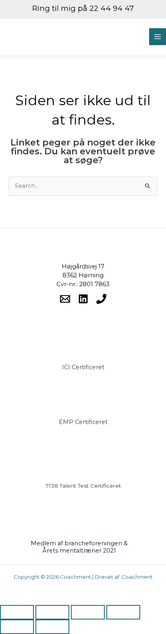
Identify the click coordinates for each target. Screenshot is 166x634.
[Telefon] (101, 299)
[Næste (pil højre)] (52, 626)
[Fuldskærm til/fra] (52, 612)
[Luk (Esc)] (123, 612)
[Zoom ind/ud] (17, 612)
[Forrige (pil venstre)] (17, 626)
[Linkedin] (83, 299)
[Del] (88, 612)
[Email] (65, 299)
